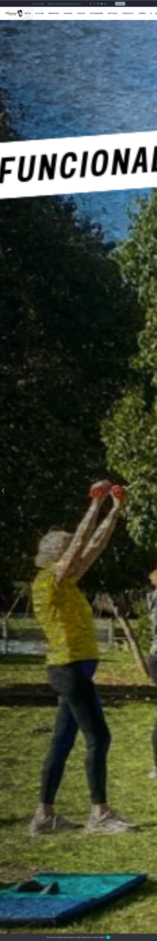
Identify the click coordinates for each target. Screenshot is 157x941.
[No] (154, 937)
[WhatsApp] (105, 4)
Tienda (142, 13)
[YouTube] (102, 4)
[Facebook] (90, 4)
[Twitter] (94, 4)
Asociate (120, 4)
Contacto (128, 13)
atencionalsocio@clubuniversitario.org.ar (66, 4)
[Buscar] (150, 13)
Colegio (68, 13)
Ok (108, 937)
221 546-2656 (39, 4)
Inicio (28, 13)
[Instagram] (98, 4)
